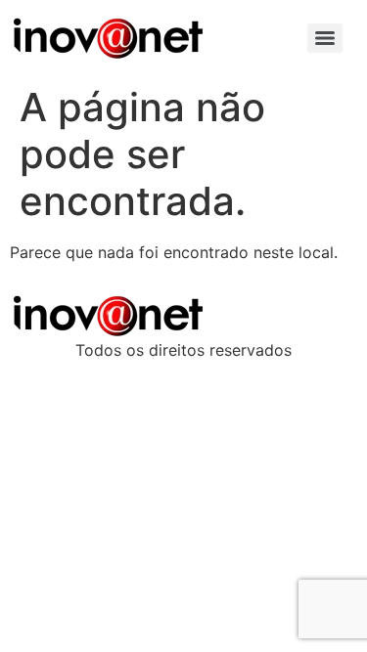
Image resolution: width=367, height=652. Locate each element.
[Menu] (325, 38)
